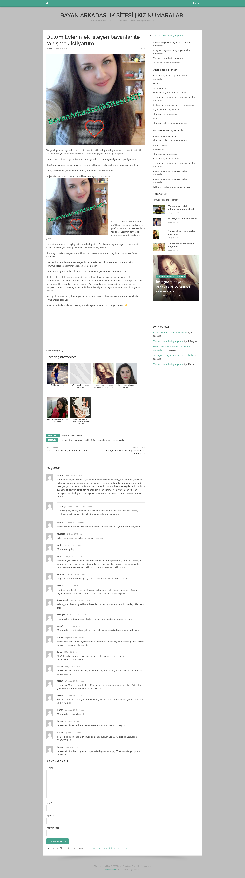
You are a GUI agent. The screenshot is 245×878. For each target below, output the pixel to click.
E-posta (50, 815)
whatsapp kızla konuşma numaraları (170, 123)
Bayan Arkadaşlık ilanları (72, 435)
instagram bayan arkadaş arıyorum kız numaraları (173, 286)
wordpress (158, 83)
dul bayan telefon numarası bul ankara (171, 186)
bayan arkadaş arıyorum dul (166, 109)
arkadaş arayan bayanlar (165, 135)
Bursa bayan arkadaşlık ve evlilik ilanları (67, 450)
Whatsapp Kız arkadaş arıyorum (168, 35)
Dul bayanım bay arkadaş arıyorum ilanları (173, 355)
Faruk (60, 585)
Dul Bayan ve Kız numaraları (166, 62)
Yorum (49, 767)
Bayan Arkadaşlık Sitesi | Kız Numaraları (122, 15)
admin (49, 48)
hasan (60, 732)
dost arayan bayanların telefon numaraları (173, 105)
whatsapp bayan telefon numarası (169, 92)
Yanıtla (82, 475)
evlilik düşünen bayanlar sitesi (97, 440)
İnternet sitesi (53, 827)
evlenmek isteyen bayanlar (70, 440)
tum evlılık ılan (160, 144)
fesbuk (156, 118)
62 (181, 296)
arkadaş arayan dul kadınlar (166, 158)
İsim (49, 802)
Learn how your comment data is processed (106, 848)
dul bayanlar (159, 149)
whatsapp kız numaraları (165, 114)
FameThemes (111, 869)
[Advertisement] (95, 254)
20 (144, 48)
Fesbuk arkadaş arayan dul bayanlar (170, 332)
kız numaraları (119, 440)
